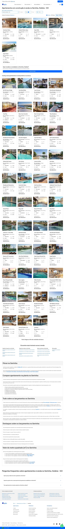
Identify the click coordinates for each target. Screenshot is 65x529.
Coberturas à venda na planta (6, 497)
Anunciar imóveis (16, 509)
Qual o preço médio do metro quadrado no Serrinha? (14, 475)
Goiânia (48, 405)
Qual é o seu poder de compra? (52, 508)
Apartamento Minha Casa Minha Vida (39, 493)
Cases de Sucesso (16, 511)
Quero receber (32, 71)
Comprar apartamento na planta (23, 493)
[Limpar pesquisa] (18, 12)
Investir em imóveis (20, 497)
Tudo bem (60, 1)
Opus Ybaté (31, 463)
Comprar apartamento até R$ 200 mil (39, 494)
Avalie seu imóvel (50, 509)
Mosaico (49, 15)
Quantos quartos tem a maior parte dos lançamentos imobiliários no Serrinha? (20, 480)
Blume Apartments (30, 454)
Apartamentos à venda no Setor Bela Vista (43, 353)
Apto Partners (15, 512)
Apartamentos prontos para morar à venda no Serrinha (26, 354)
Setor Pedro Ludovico (34, 371)
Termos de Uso (20, 523)
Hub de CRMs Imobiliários (33, 514)
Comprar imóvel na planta (22, 494)
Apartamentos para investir (6, 496)
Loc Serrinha (32, 462)
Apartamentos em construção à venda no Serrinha (26, 351)
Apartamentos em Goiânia (21, 503)
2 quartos (59, 409)
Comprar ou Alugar (50, 511)
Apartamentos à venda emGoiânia (56, 350)
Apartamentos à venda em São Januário (43, 349)
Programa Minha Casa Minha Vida (54, 494)
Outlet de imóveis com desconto (54, 493)
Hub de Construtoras (32, 508)
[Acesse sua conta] (60, 4)
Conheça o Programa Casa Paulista (39, 496)
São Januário (8, 371)
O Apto (14, 508)
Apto (14, 503)
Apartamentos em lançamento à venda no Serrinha (26, 349)
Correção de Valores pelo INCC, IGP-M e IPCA (55, 514)
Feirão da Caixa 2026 (37, 497)
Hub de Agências (31, 512)
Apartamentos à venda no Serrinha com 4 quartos (9, 356)
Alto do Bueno (14, 371)
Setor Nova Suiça (26, 371)
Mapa (54, 15)
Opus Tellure (30, 455)
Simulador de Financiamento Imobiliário (53, 512)
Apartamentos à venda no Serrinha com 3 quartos (9, 353)
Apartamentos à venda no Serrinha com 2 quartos (9, 350)
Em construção (46, 402)
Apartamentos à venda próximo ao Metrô (8, 493)
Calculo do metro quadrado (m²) (52, 517)
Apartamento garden (5, 494)
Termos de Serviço (13, 523)
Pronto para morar (53, 402)
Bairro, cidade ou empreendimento (7, 10)
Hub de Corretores (32, 511)
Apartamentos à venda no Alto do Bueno (43, 351)
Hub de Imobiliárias (32, 509)
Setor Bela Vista (20, 371)
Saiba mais (13, 1)
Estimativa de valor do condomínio (52, 515)
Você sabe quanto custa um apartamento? (55, 496)
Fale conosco (15, 514)
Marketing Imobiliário (32, 515)
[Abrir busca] (62, 4)
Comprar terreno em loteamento (23, 496)
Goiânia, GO (20, 367)
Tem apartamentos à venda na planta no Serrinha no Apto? (16, 485)
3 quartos (37, 409)
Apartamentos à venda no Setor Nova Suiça (43, 355)
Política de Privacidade (5, 523)
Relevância (12, 15)
